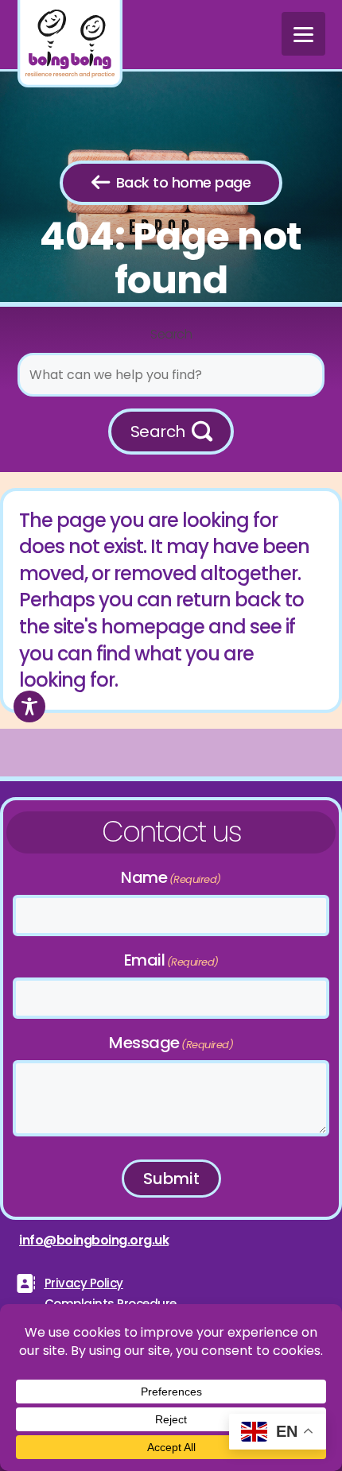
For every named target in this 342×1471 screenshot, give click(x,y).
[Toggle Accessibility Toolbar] (29, 706)
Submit (171, 1178)
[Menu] (303, 34)
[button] (171, 431)
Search (171, 334)
